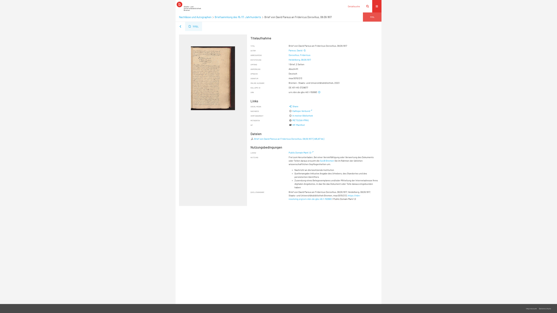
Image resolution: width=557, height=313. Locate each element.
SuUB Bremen (327, 160)
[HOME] (188, 6)
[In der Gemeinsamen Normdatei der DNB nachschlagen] (304, 50)
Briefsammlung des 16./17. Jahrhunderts (238, 17)
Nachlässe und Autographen (195, 17)
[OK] (367, 6)
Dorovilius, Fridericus (299, 55)
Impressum (531, 308)
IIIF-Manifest (298, 124)
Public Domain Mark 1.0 (300, 152)
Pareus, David (295, 50)
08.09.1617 (306, 59)
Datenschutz (545, 308)
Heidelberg (294, 59)
